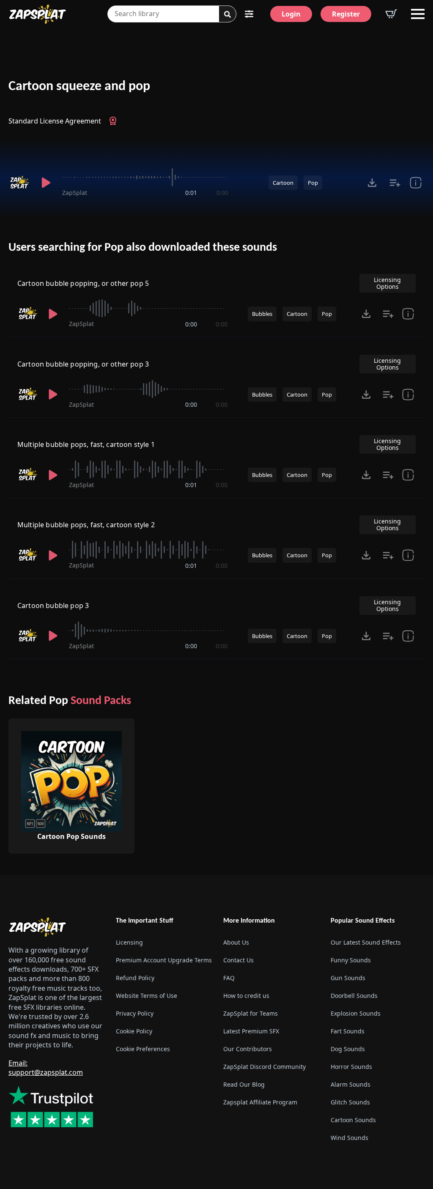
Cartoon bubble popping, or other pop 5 (83, 283)
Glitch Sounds (350, 1102)
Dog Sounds (348, 1049)
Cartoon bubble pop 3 (53, 605)
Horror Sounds (351, 1067)
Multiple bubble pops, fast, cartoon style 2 (86, 524)
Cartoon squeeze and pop (79, 86)
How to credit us (246, 996)
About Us (236, 942)
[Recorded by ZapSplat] (19, 183)
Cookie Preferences (143, 1049)
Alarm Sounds (350, 1084)
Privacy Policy (134, 1013)
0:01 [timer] (191, 193)
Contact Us (238, 960)
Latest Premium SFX (251, 1031)
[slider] (145, 177)
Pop (313, 182)
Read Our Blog (244, 1084)
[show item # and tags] (408, 636)
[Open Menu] (418, 14)
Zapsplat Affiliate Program (260, 1102)
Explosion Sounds (356, 1013)
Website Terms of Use (146, 996)
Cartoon (283, 182)
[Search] (227, 14)
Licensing (129, 942)
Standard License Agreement (54, 121)
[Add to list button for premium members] (394, 183)
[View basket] (391, 14)
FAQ (229, 978)
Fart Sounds (347, 1031)
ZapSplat (74, 193)
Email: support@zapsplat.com (45, 1067)
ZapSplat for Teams (250, 1013)
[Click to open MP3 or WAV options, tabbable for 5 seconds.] (372, 183)
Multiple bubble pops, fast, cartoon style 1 (86, 444)
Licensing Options (387, 283)
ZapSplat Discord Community (264, 1067)
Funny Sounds (351, 960)
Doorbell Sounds (354, 996)
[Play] (46, 183)
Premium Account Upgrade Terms (163, 960)
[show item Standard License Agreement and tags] (415, 183)
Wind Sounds (349, 1138)
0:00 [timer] (222, 193)
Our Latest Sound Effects (366, 942)
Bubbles (262, 314)
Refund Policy (135, 978)
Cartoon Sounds (353, 1120)
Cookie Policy (134, 1031)
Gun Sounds (348, 978)
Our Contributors (247, 1049)
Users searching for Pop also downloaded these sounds (142, 248)
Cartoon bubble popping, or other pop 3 (83, 364)
